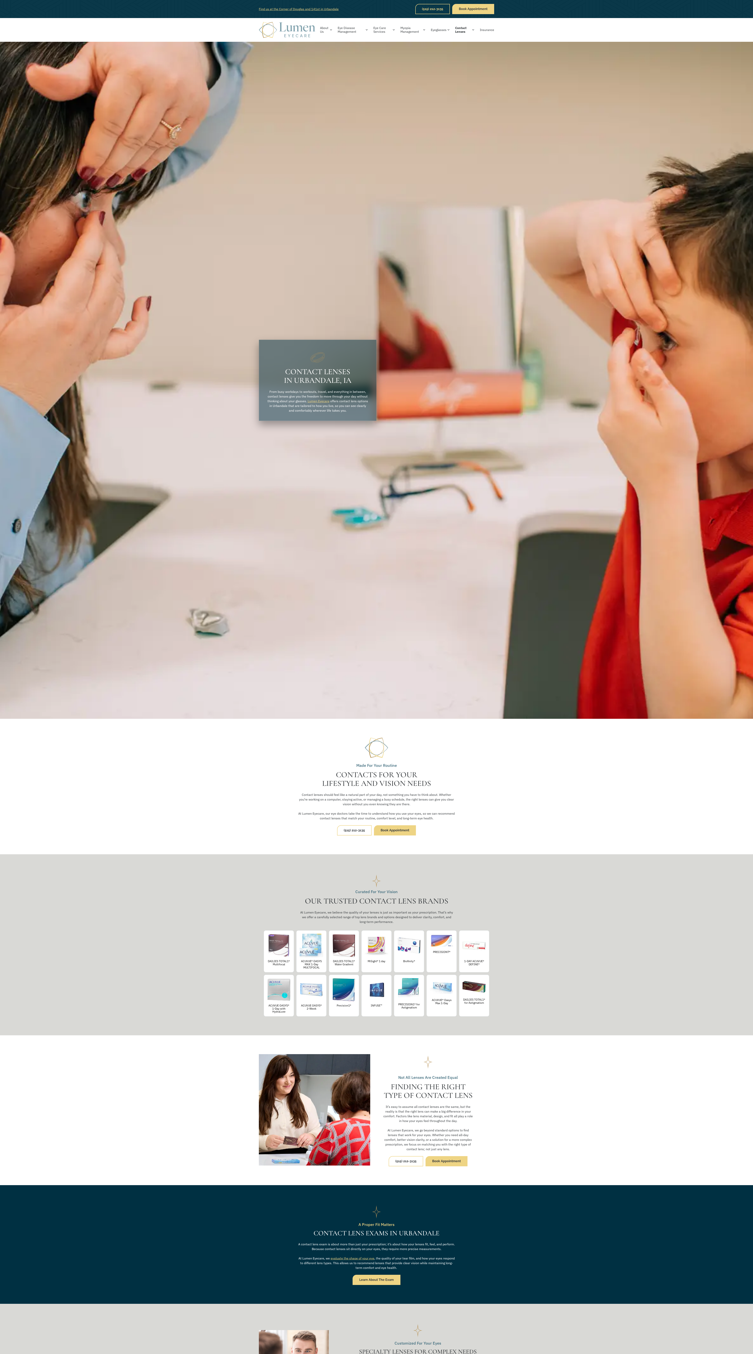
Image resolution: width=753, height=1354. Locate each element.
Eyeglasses (439, 30)
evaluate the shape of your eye (352, 1258)
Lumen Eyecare (318, 401)
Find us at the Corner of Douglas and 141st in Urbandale (299, 9)
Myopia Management (409, 30)
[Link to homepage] (287, 30)
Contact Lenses (461, 30)
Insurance (487, 30)
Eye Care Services (379, 30)
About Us (324, 30)
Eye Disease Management (347, 30)
